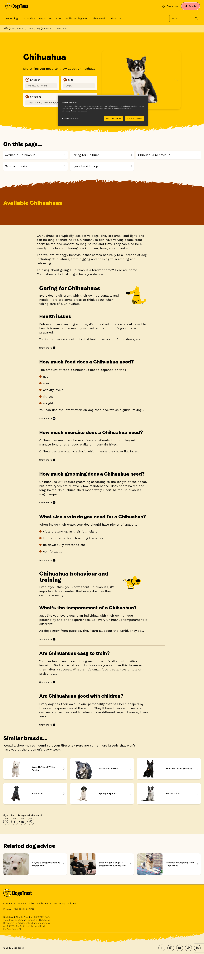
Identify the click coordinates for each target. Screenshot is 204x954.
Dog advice (28, 18)
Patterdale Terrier (102, 768)
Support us (45, 18)
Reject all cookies (113, 118)
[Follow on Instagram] (170, 948)
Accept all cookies (134, 118)
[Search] (196, 18)
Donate (22, 903)
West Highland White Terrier (35, 768)
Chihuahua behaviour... (155, 155)
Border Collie (169, 793)
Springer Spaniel (102, 793)
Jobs (31, 903)
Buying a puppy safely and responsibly (35, 864)
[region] (103, 110)
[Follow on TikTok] (188, 948)
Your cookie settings (24, 909)
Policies (71, 903)
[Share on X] (6, 821)
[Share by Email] (22, 821)
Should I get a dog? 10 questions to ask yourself (102, 864)
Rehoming (12, 18)
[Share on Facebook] (14, 821)
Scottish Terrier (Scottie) (169, 768)
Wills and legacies (77, 18)
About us (115, 18)
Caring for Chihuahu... (87, 155)
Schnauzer (35, 793)
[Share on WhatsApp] (30, 821)
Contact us (9, 903)
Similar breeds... (17, 166)
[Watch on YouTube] (179, 948)
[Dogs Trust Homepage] (6, 28)
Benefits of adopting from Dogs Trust (169, 864)
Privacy (7, 909)
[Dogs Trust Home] (17, 6)
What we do (99, 18)
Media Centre (44, 903)
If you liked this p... (85, 166)
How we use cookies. (79, 111)
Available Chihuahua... (21, 155)
